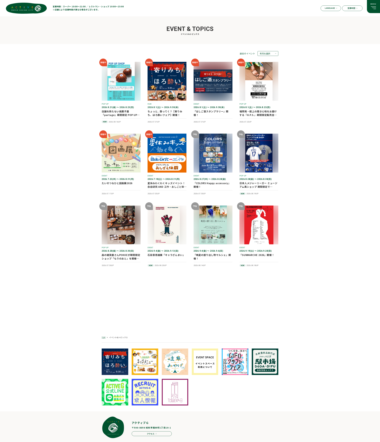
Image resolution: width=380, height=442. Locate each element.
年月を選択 (265, 53)
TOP (104, 337)
